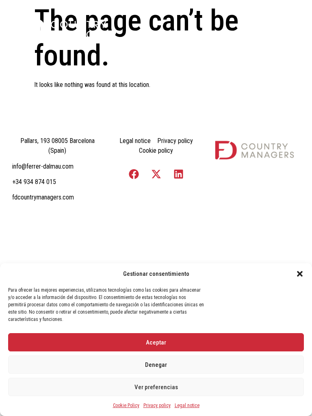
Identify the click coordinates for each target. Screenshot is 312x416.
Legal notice (187, 405)
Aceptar (156, 342)
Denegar (156, 364)
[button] (300, 274)
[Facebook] (134, 174)
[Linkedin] (178, 174)
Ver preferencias (156, 387)
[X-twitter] (156, 174)
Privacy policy (157, 405)
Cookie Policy (126, 405)
